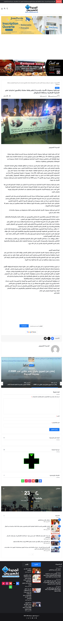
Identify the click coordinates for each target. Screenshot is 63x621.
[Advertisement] (31, 48)
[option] (31, 372)
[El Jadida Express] (31, 9)
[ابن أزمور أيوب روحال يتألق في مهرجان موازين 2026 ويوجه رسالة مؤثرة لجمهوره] (55, 543)
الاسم (57, 416)
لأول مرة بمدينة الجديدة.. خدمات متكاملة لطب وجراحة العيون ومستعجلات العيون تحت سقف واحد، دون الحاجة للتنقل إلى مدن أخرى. (27, 548)
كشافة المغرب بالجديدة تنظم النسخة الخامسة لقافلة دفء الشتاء (31, 372)
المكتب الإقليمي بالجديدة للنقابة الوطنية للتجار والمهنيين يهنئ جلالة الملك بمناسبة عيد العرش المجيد (27, 527)
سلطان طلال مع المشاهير (44, 520)
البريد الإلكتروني (55, 423)
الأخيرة (36, 565)
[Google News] (31, 332)
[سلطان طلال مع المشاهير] (55, 522)
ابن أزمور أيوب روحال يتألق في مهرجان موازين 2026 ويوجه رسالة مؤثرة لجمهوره (31, 542)
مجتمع (52, 83)
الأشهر (26, 565)
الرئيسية (57, 83)
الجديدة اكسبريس (53, 96)
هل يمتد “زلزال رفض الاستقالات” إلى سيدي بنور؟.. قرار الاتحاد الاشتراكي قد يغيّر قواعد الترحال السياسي (28, 536)
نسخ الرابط (24, 326)
